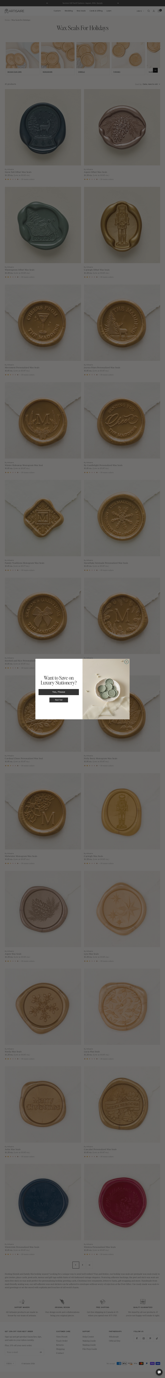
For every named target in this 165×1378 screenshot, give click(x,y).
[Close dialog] (126, 662)
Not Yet (58, 700)
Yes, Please (58, 692)
